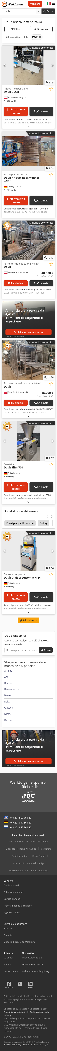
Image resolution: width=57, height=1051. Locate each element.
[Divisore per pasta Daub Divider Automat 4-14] (28, 551)
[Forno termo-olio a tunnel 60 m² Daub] (28, 360)
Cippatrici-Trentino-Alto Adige (21, 848)
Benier (8, 695)
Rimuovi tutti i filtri (18, 37)
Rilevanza (42, 29)
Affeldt (8, 670)
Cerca (49, 11)
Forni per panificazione (20, 523)
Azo (6, 677)
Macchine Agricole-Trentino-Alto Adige (28, 870)
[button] (53, 4)
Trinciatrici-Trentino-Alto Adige (28, 863)
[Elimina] (39, 11)
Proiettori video (19, 856)
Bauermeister (12, 689)
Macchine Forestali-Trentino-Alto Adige (28, 841)
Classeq (8, 707)
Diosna (8, 720)
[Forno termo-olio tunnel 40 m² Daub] (28, 240)
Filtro (17, 29)
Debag (43, 523)
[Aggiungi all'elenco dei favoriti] (51, 89)
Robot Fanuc (38, 856)
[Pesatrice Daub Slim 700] (28, 441)
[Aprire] (28, 126)
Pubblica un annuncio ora (29, 332)
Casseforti (46, 848)
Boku (7, 701)
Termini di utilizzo (31, 1044)
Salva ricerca (29, 620)
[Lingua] (49, 4)
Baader (8, 683)
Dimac (8, 714)
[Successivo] (52, 65)
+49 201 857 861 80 (20, 817)
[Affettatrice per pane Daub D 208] (28, 65)
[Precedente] (4, 65)
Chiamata (42, 111)
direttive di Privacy (12, 1044)
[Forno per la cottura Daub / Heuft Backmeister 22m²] (28, 151)
